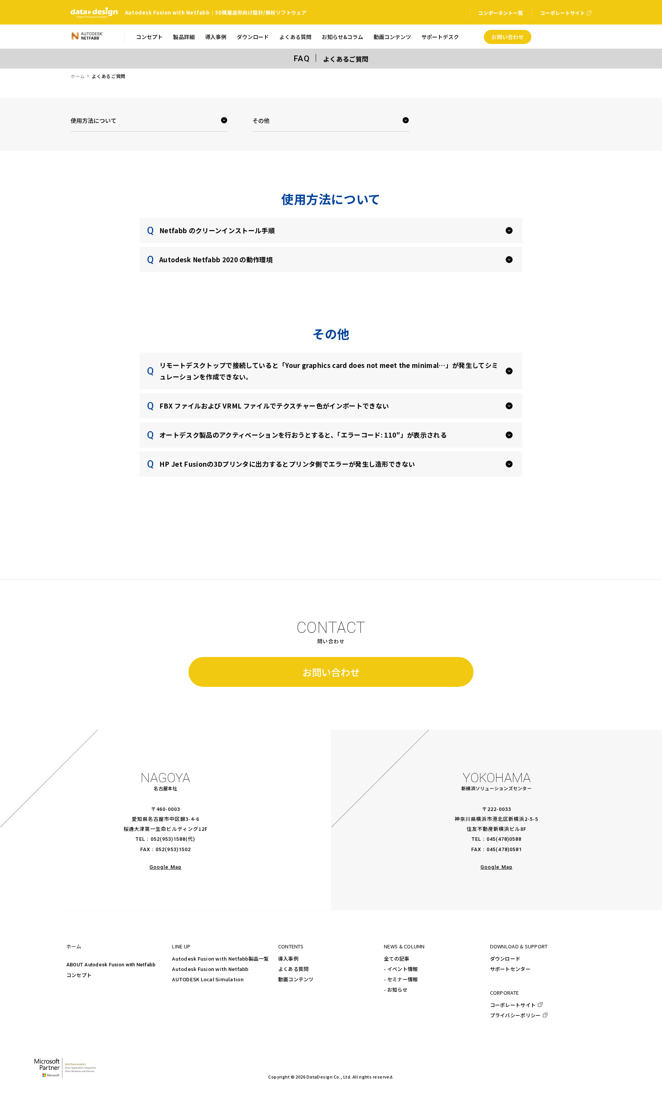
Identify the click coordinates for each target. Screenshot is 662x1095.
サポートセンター (510, 968)
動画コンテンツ (296, 979)
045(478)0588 (504, 839)
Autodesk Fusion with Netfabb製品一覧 (220, 958)
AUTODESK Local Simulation (208, 979)
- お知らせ (396, 989)
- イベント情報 (401, 968)
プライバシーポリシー (515, 1015)
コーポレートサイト (513, 1004)
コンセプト (79, 975)
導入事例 (288, 958)
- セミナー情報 (401, 979)
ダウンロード (505, 958)
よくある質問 (293, 968)
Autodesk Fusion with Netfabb (210, 968)
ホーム (77, 76)
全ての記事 (396, 958)
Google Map (165, 867)
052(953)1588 (168, 839)
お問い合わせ (331, 672)
